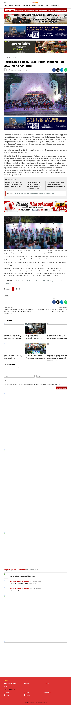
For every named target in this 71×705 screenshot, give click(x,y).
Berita (8, 569)
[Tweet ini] (58, 70)
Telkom (6, 295)
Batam (5, 569)
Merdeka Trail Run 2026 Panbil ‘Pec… (14, 571)
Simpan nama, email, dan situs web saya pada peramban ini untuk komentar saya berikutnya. (32, 384)
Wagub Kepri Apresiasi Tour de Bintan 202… (23, 590)
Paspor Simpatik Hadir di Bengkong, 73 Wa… (23, 576)
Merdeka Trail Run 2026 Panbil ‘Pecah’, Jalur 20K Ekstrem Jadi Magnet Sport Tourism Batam (13, 184)
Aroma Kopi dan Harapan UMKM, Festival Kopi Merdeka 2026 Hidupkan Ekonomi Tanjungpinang (56, 184)
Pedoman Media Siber (10, 683)
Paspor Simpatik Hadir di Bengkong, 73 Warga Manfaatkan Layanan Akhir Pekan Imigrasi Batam (34, 338)
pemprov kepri (25, 581)
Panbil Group (22, 569)
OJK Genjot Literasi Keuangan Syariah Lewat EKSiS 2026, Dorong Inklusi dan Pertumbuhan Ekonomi (35, 357)
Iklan (5, 686)
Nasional (16, 569)
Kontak (47, 683)
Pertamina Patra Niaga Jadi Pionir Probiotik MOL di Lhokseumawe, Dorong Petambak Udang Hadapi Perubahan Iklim (57, 358)
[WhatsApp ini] (65, 70)
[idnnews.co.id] (35, 2)
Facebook (8, 692)
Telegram (28, 695)
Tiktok (7, 695)
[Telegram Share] (61, 70)
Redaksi (26, 683)
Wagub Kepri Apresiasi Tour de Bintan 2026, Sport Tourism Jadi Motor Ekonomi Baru (13, 357)
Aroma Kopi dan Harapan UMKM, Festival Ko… (23, 583)
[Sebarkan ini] (54, 70)
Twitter (27, 692)
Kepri (12, 569)
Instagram (48, 692)
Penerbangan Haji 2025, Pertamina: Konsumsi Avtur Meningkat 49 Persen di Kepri (52, 309)
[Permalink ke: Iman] (5, 70)
